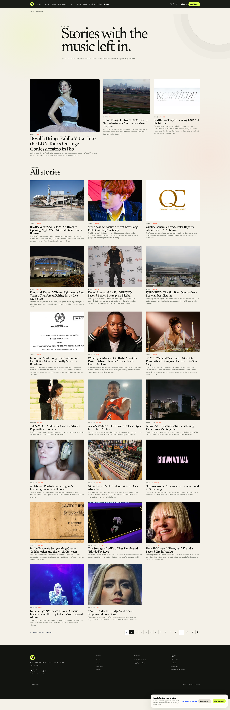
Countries (99, 666)
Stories (106, 4)
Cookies (198, 684)
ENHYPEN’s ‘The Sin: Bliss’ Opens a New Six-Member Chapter (171, 294)
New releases (62, 4)
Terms (184, 684)
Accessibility (175, 666)
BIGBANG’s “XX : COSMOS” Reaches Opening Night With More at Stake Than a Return (56, 230)
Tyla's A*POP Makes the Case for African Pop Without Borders (55, 428)
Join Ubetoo (194, 4)
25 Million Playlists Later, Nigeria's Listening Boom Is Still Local (51, 488)
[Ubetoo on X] (32, 671)
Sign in (184, 4)
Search (98, 663)
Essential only (204, 701)
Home (39, 4)
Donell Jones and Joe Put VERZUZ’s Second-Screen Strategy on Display (110, 294)
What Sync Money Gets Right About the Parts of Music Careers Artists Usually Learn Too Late (113, 361)
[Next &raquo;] (198, 632)
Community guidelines (178, 669)
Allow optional (219, 701)
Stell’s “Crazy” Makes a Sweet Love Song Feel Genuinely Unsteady (113, 229)
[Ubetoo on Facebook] (38, 671)
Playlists (92, 4)
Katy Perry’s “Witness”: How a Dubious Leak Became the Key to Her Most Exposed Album (56, 614)
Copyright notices (139, 663)
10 (176, 632)
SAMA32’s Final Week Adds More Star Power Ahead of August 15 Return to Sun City (171, 361)
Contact (173, 663)
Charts (54, 4)
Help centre (174, 660)
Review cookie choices (189, 701)
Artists (99, 4)
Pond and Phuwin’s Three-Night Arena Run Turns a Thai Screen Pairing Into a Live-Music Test (57, 295)
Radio (85, 4)
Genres (71, 4)
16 (187, 632)
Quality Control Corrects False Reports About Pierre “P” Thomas (170, 229)
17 (193, 632)
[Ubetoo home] (32, 4)
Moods (79, 4)
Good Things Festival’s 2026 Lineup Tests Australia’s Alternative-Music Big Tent (125, 123)
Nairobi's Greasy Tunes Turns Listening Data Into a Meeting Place (170, 428)
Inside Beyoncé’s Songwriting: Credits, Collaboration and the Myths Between (53, 550)
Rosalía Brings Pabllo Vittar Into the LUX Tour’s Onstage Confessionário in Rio (63, 144)
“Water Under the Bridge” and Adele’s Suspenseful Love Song (111, 613)
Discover (46, 4)
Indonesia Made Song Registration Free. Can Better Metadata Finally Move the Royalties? (54, 361)
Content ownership (140, 660)
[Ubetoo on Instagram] (43, 671)
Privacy (191, 684)
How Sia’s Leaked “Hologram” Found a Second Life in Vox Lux (169, 550)
